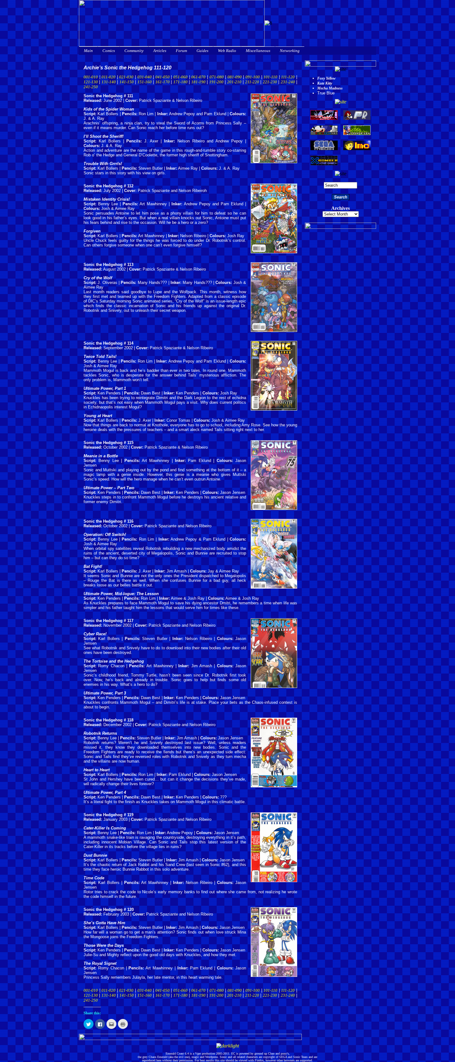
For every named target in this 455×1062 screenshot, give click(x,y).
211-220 (252, 82)
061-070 (198, 77)
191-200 (216, 82)
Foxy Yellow (326, 78)
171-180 (180, 82)
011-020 (108, 77)
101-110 (270, 77)
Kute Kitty (324, 83)
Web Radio (227, 50)
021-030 (126, 77)
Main (88, 50)
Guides (202, 50)
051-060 (180, 77)
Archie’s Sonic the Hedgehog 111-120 (127, 67)
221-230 (270, 82)
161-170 (162, 82)
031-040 (144, 77)
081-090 (235, 77)
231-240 (288, 82)
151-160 (144, 82)
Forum (181, 50)
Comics (108, 50)
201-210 (234, 82)
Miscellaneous (258, 50)
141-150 (126, 82)
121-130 (91, 82)
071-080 (217, 77)
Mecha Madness (330, 88)
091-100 (252, 77)
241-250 (91, 87)
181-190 (198, 82)
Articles (159, 50)
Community (134, 50)
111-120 (288, 77)
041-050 (162, 77)
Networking (290, 50)
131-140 (109, 82)
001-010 (91, 77)
